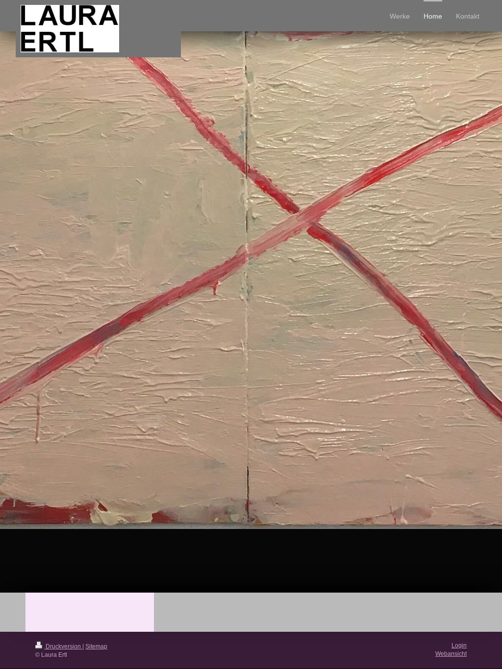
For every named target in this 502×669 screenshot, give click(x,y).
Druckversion (63, 646)
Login (459, 645)
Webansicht (451, 653)
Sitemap (96, 646)
